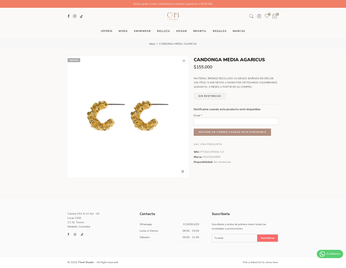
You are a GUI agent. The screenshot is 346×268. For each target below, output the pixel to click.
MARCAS (239, 31)
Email (198, 115)
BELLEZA (163, 31)
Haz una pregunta (208, 144)
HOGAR (181, 31)
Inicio (152, 44)
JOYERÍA (107, 31)
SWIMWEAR (142, 31)
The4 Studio (86, 262)
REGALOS (220, 31)
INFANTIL (200, 31)
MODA (123, 31)
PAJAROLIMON (211, 157)
